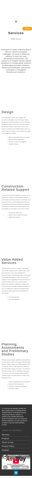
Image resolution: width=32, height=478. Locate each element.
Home (13, 39)
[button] (16, 21)
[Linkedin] (16, 472)
